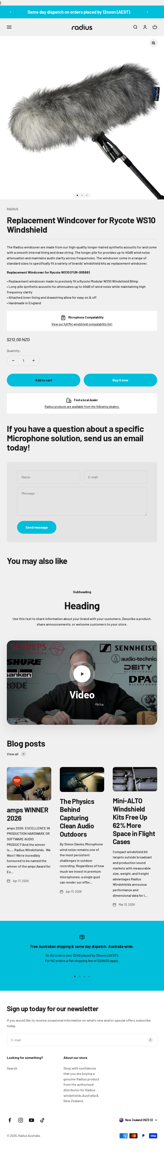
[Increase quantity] (33, 360)
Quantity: (14, 351)
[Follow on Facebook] (10, 1120)
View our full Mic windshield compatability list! (82, 324)
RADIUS (12, 209)
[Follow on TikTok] (42, 1120)
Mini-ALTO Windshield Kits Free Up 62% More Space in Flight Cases (134, 820)
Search (12, 1068)
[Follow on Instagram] (20, 1120)
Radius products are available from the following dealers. (82, 406)
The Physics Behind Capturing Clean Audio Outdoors (77, 817)
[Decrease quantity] (13, 360)
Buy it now (120, 380)
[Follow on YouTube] (31, 1120)
